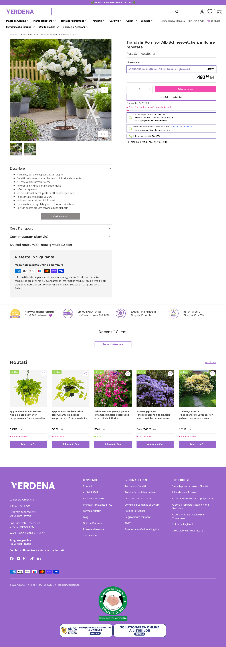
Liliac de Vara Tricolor (184, 492)
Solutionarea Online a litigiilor (142, 529)
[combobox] (116, 11)
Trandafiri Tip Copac (29, 35)
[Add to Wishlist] (43, 373)
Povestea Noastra (93, 529)
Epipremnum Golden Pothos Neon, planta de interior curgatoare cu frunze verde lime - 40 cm (28, 415)
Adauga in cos (185, 88)
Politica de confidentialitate (140, 492)
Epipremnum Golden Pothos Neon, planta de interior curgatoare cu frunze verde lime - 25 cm (70, 415)
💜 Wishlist (213, 20)
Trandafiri (96, 20)
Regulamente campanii (138, 517)
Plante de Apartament (72, 20)
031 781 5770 (196, 20)
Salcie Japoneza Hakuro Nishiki (190, 486)
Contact (87, 486)
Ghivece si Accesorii (74, 26)
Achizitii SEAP (90, 492)
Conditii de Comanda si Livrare (142, 504)
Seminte (145, 20)
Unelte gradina (47, 26)
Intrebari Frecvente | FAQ (97, 504)
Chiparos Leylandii (182, 524)
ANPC (128, 523)
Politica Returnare (135, 511)
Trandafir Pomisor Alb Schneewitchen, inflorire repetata (59, 35)
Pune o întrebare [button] (113, 344)
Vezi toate (210, 362)
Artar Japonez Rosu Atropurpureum (193, 498)
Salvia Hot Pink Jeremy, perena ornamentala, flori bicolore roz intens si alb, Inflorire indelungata (111, 415)
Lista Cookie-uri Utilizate (139, 498)
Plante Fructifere (42, 20)
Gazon (129, 20)
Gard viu (114, 20)
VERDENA (21, 585)
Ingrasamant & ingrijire (18, 26)
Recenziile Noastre (94, 498)
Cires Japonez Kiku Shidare (187, 530)
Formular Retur (92, 511)
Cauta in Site (90, 535)
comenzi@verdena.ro (173, 20)
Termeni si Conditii (135, 486)
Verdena (13, 35)
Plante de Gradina (16, 20)
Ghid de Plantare (92, 523)
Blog (85, 517)
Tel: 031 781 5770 (20, 505)
